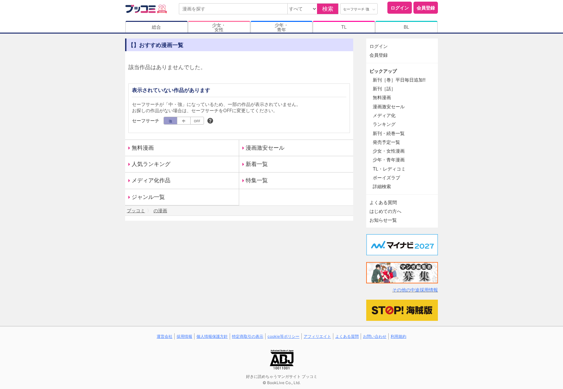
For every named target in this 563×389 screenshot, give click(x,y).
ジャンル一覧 (148, 197)
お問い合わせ (374, 336)
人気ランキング (151, 164)
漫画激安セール (265, 147)
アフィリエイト (317, 336)
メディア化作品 (151, 180)
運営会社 (164, 336)
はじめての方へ (385, 211)
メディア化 (384, 115)
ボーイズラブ (386, 177)
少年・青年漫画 (389, 159)
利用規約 (398, 336)
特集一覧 (257, 180)
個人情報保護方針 (212, 336)
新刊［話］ (384, 88)
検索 (327, 9)
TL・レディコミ (389, 169)
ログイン (400, 7)
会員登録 (426, 7)
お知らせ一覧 (383, 220)
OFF (197, 121)
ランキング (384, 124)
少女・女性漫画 (389, 151)
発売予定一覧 (386, 142)
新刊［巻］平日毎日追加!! (399, 79)
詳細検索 (382, 186)
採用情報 (184, 336)
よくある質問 (383, 202)
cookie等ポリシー (283, 336)
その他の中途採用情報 (415, 289)
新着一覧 (257, 164)
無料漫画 (143, 147)
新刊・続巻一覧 (389, 133)
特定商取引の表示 (247, 336)
